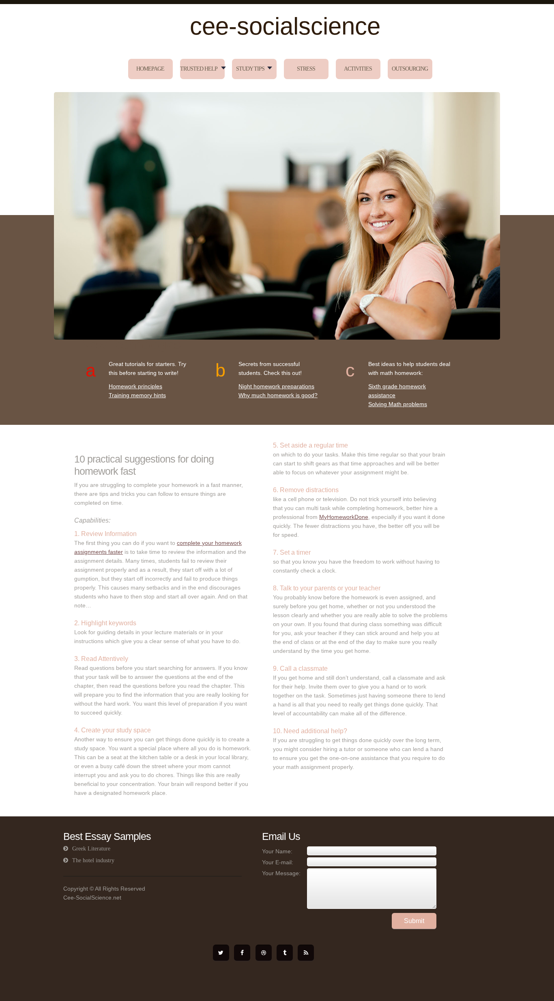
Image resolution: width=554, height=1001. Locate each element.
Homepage (150, 69)
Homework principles (135, 386)
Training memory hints (137, 395)
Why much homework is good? (278, 395)
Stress (306, 69)
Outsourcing (410, 69)
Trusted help (199, 69)
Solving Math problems (397, 404)
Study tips (250, 69)
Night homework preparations (276, 386)
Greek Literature (91, 848)
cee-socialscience (285, 26)
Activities (358, 69)
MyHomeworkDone (343, 517)
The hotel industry (93, 860)
